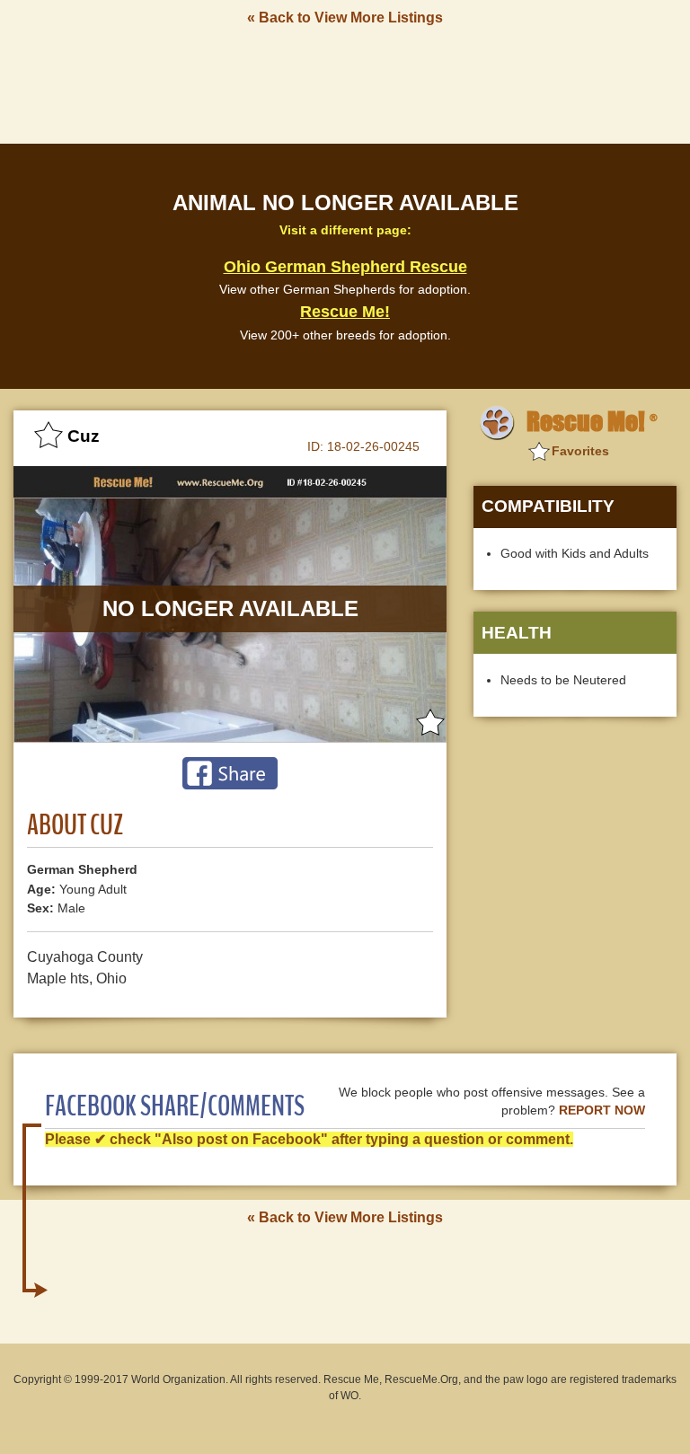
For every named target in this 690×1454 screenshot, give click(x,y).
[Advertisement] (345, 83)
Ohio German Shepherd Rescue (345, 267)
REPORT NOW (602, 1110)
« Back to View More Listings (345, 17)
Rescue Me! (345, 312)
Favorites (580, 451)
